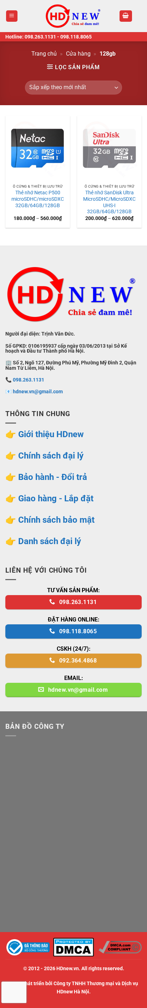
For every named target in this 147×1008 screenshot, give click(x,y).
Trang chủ (44, 53)
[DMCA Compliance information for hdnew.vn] (120, 947)
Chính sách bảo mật (56, 520)
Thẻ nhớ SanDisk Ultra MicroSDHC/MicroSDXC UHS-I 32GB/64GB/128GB (109, 202)
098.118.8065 (76, 37)
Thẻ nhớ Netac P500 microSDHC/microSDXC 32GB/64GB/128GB (37, 199)
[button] (12, 16)
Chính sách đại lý (50, 456)
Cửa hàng (78, 53)
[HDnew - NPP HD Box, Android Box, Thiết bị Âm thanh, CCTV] (73, 16)
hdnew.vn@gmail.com (38, 392)
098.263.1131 (40, 37)
